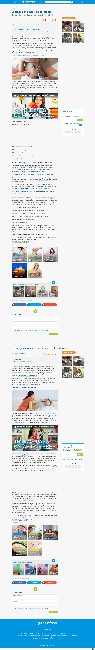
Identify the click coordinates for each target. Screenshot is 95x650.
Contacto (62, 627)
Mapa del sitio (47, 629)
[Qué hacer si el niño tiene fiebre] (35, 555)
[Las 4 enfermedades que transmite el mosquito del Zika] (50, 261)
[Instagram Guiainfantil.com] (73, 132)
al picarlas (20, 200)
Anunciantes (70, 627)
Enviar (53, 334)
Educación (16, 271)
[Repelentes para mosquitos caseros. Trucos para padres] (19, 277)
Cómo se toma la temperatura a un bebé (33, 259)
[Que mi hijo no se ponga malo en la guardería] (50, 539)
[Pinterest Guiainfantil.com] (70, 132)
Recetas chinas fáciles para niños (34, 275)
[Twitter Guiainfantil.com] (76, 132)
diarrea (36, 415)
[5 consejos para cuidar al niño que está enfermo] (19, 261)
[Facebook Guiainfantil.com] (66, 132)
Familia (29, 300)
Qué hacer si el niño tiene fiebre (34, 552)
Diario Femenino (58, 642)
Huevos (15, 549)
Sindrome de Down (26, 578)
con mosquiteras (43, 216)
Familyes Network (37, 642)
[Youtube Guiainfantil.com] (79, 132)
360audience (52, 645)
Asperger (14, 578)
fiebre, (27, 89)
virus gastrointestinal (50, 498)
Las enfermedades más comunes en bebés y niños (25, 284)
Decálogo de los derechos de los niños (22, 562)
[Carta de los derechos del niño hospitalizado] (35, 539)
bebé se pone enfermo (35, 366)
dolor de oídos (51, 420)
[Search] (71, 2)
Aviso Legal (53, 627)
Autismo (19, 578)
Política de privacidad (42, 627)
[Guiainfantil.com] (29, 3)
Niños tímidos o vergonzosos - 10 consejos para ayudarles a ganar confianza (78, 40)
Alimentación (15, 300)
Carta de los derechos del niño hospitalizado (34, 537)
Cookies (32, 627)
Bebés (20, 300)
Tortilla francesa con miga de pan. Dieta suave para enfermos (18, 553)
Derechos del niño (32, 534)
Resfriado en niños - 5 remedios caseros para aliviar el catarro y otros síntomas (78, 27)
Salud (13, 8)
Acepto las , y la (30, 330)
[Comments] (55, 20)
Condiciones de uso (33, 330)
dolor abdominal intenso (32, 166)
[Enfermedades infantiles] (19, 539)
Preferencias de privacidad (23, 330)
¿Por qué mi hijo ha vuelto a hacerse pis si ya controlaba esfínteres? (67, 40)
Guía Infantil (48, 642)
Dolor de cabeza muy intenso (21, 124)
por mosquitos (46, 37)
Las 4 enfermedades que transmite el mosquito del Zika (49, 259)
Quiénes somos (23, 627)
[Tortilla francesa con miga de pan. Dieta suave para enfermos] (19, 555)
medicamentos (32, 467)
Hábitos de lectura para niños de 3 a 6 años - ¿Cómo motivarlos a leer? (66, 27)
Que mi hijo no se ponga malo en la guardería (48, 537)
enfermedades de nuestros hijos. (27, 375)
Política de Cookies (43, 330)
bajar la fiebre (25, 455)
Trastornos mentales (18, 255)
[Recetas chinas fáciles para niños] (35, 277)
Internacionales (32, 272)
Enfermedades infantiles (18, 534)
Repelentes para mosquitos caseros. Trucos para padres (18, 275)
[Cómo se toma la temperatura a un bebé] (35, 261)
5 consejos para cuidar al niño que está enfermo (19, 259)
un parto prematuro (44, 180)
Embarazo (25, 300)
